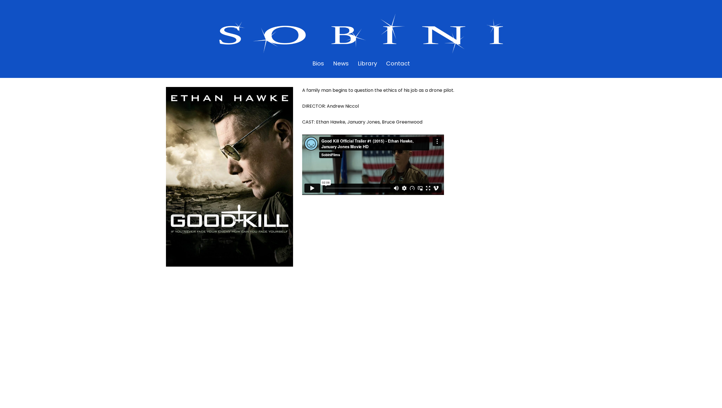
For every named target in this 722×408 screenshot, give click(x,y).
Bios (318, 63)
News (341, 63)
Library (367, 63)
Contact (398, 63)
